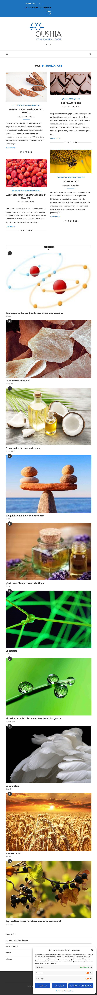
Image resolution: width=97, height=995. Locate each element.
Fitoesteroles (13, 853)
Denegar (59, 986)
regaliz (8, 953)
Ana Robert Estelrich (28, 116)
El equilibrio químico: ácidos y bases (25, 515)
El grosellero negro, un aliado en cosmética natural (33, 921)
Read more (10, 148)
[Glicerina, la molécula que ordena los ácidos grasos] (48, 686)
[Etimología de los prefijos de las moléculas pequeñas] (48, 281)
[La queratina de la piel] (48, 349)
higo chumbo (10, 934)
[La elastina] (48, 619)
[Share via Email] (31, 152)
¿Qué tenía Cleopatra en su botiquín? (26, 583)
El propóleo (71, 181)
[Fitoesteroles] (48, 822)
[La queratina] (48, 754)
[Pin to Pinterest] (29, 152)
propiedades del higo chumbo (17, 940)
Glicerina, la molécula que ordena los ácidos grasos (33, 718)
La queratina (12, 786)
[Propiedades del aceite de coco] (48, 416)
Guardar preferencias (81, 986)
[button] (92, 950)
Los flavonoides (71, 103)
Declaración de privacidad (64, 991)
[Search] (90, 54)
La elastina (11, 651)
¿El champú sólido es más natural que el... (42, 7)
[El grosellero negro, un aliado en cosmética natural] (48, 889)
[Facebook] (46, 14)
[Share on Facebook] (23, 152)
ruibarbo (9, 959)
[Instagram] (50, 14)
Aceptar (43, 986)
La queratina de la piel (18, 380)
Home (48, 11)
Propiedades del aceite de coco (23, 448)
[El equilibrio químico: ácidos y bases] (48, 484)
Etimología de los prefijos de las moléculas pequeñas (34, 313)
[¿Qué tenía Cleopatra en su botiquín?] (48, 551)
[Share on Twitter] (26, 152)
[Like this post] (21, 152)
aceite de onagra (12, 946)
